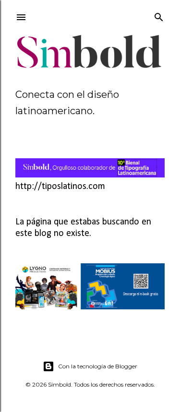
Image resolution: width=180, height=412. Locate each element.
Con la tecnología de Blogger (97, 366)
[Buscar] (159, 15)
